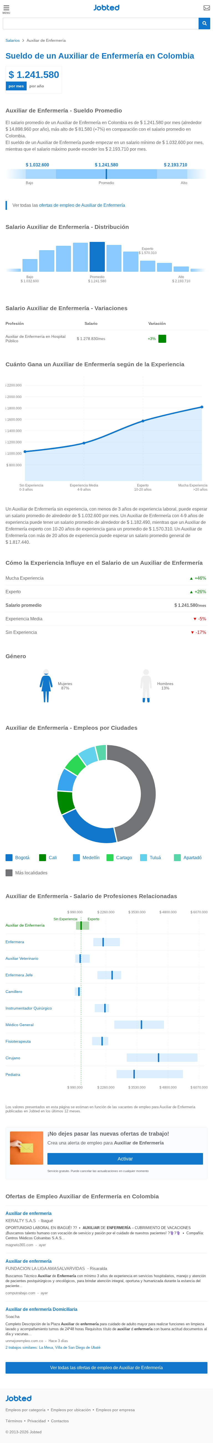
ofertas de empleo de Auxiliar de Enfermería (82, 205)
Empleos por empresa (115, 1410)
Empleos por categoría (25, 1410)
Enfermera (15, 942)
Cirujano (13, 1058)
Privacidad (36, 1421)
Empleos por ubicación (71, 1410)
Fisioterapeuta (18, 1041)
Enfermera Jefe (19, 975)
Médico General (20, 1025)
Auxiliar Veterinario (22, 958)
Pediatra (13, 1074)
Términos (14, 1421)
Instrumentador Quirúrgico (29, 1008)
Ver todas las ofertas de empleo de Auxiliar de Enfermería (106, 1367)
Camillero (14, 991)
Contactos (60, 1421)
